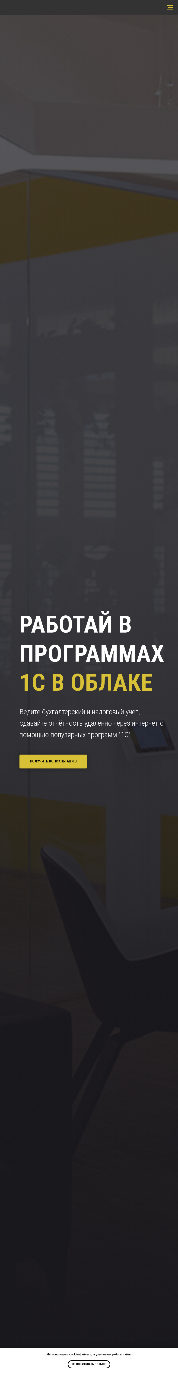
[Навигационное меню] (170, 7)
